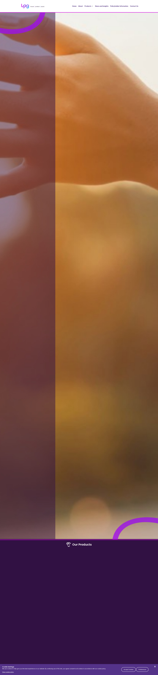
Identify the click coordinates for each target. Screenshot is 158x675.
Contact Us (134, 6)
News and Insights (101, 6)
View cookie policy (8, 672)
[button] (89, 6)
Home (74, 6)
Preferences (142, 669)
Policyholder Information (119, 6)
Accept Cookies (128, 669)
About (80, 6)
